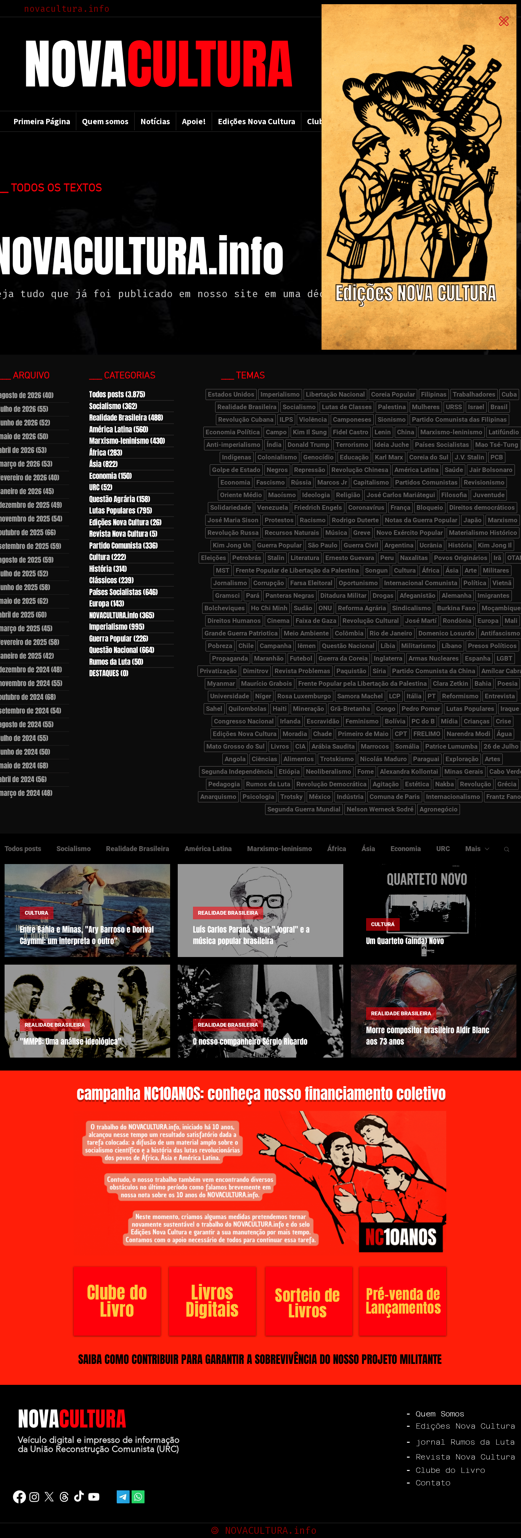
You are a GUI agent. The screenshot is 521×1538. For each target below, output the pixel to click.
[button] (504, 21)
